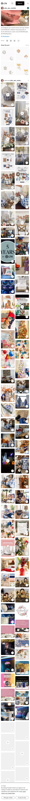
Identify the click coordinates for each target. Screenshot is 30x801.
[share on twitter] (14, 40)
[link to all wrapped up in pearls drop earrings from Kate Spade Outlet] (22, 68)
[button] (28, 3)
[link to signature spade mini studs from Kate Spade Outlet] (22, 54)
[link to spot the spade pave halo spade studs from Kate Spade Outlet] (8, 54)
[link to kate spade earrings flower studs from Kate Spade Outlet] (8, 68)
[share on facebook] (7, 40)
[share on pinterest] (11, 40)
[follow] (28, 8)
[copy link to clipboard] (18, 40)
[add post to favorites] (26, 20)
